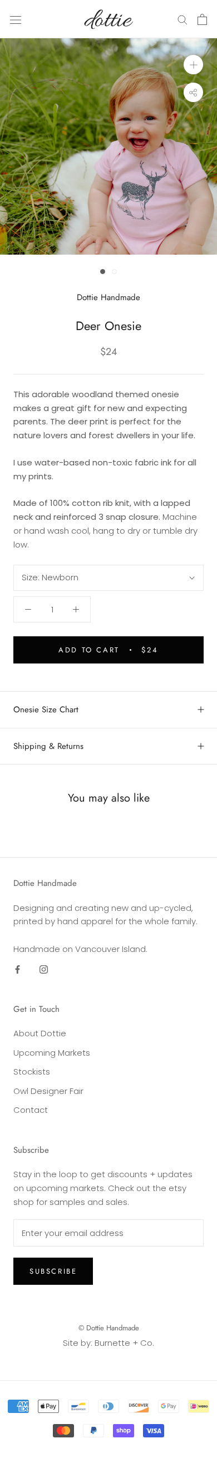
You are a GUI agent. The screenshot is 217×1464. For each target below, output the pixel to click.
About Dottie (39, 1033)
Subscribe (53, 1271)
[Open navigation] (15, 19)
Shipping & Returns (48, 746)
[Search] (182, 19)
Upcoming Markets (51, 1052)
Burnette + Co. (124, 1343)
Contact (30, 1110)
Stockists (31, 1071)
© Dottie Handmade (108, 1328)
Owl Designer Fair (48, 1091)
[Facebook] (17, 969)
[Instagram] (44, 969)
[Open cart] (202, 19)
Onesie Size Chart (45, 709)
